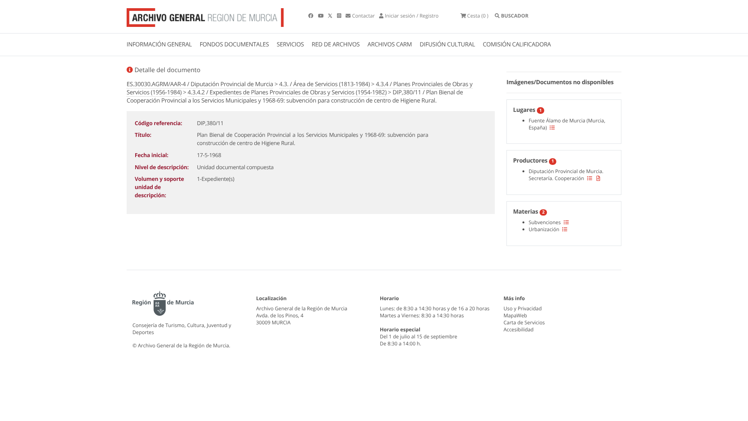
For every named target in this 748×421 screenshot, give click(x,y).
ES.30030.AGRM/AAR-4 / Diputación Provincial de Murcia (200, 84)
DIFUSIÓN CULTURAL (447, 44)
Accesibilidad (519, 329)
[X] (331, 15)
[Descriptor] (598, 178)
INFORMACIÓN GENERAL (159, 44)
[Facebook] (311, 15)
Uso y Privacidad (523, 308)
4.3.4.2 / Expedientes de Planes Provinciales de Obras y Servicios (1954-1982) (287, 92)
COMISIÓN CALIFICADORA (517, 44)
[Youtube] (321, 15)
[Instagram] (339, 15)
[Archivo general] (205, 15)
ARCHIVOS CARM (389, 44)
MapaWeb (515, 315)
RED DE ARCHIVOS (336, 44)
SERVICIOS (290, 44)
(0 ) (478, 15)
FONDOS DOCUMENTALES (234, 44)
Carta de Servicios (524, 322)
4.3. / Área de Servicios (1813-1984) (324, 84)
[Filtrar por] (552, 127)
